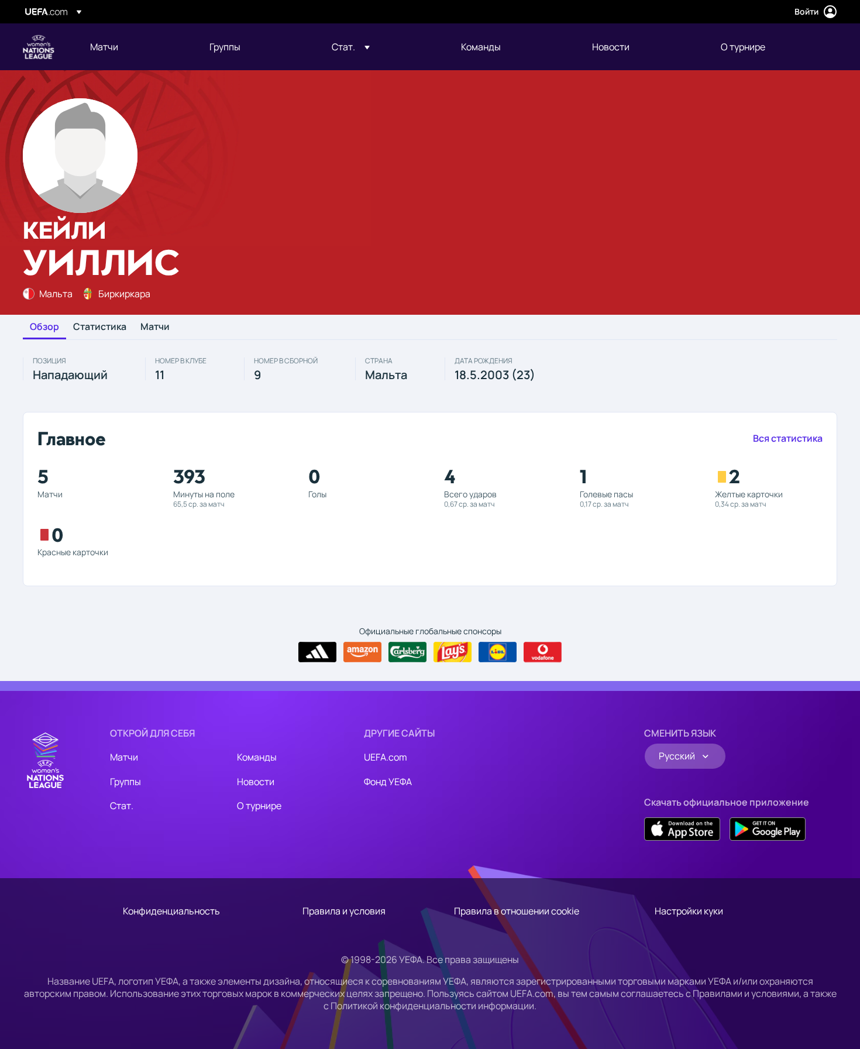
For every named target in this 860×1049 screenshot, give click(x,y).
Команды (257, 757)
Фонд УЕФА (388, 781)
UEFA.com (385, 757)
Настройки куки (689, 910)
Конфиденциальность (171, 910)
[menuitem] (135, 47)
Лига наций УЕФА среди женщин (38, 47)
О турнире (259, 805)
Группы (125, 781)
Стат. (121, 805)
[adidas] (317, 652)
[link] (104, 47)
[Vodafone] (543, 652)
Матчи (155, 327)
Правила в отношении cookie (516, 910)
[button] (350, 47)
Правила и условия (344, 910)
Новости (255, 781)
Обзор (44, 327)
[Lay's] (453, 652)
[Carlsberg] (407, 652)
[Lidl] (498, 652)
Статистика (99, 327)
